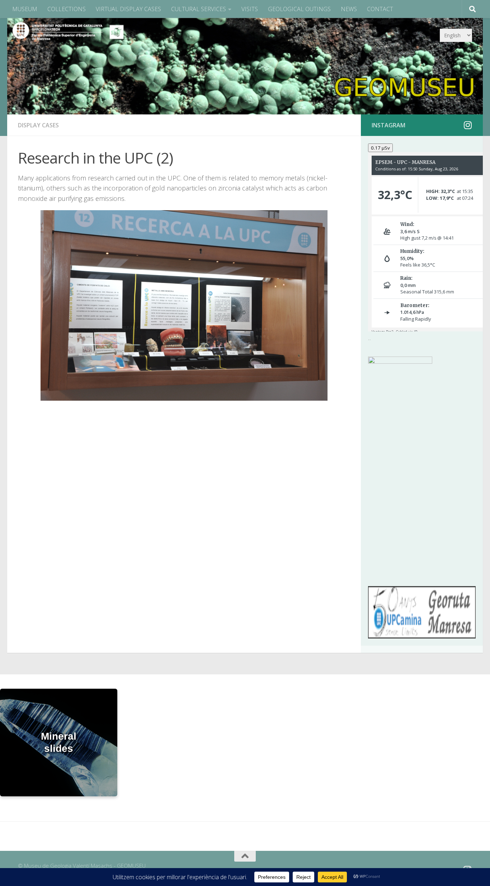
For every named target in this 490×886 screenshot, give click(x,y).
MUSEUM (24, 9)
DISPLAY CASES (38, 125)
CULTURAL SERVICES (198, 9)
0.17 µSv (380, 148)
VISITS (249, 9)
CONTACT (380, 9)
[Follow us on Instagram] (467, 125)
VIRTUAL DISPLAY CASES (128, 9)
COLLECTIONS (66, 9)
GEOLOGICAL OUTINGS (299, 9)
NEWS (349, 9)
